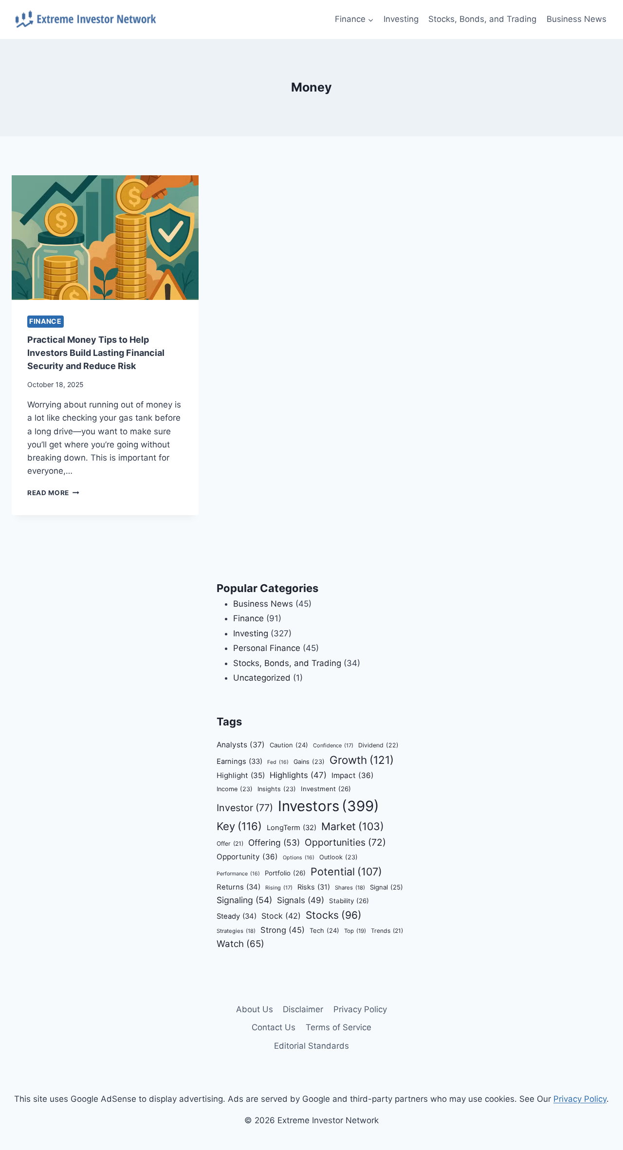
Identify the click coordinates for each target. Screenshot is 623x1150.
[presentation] (105, 237)
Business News (576, 19)
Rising (279, 887)
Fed (278, 762)
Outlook (338, 857)
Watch (240, 943)
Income (235, 789)
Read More (53, 493)
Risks (313, 887)
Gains (309, 761)
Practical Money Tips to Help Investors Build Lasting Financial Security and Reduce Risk (96, 352)
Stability (349, 901)
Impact (352, 775)
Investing (401, 19)
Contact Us (273, 1027)
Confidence (333, 745)
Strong (282, 930)
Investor (245, 808)
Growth (362, 759)
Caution (289, 745)
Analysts (241, 744)
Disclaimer (303, 1009)
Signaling (244, 900)
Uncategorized (262, 678)
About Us (254, 1009)
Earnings (239, 761)
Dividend (378, 745)
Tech (324, 930)
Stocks (334, 915)
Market (352, 826)
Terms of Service (338, 1027)
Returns (238, 887)
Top (355, 930)
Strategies (236, 930)
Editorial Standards (311, 1046)
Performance (238, 874)
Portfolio (285, 873)
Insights (276, 789)
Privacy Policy (360, 1009)
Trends (387, 930)
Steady (237, 916)
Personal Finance (266, 648)
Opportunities (345, 842)
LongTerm (291, 827)
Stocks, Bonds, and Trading (482, 19)
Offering (274, 842)
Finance (45, 321)
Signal (386, 887)
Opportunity (247, 856)
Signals (300, 900)
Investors (328, 806)
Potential (346, 871)
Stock (281, 916)
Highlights (298, 775)
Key (239, 826)
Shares (350, 887)
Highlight (241, 775)
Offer (230, 843)
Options (298, 857)
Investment (326, 789)
